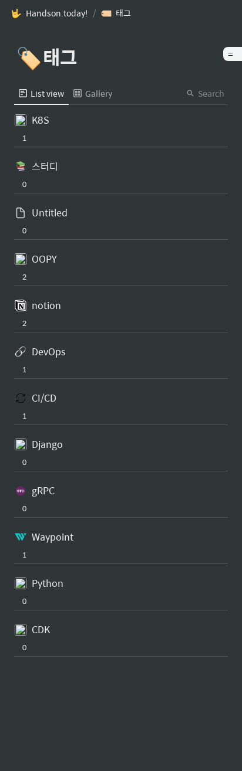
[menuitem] (41, 93)
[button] (49, 13)
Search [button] (211, 93)
